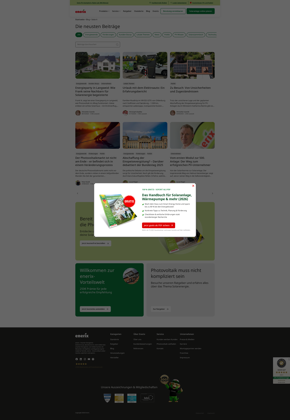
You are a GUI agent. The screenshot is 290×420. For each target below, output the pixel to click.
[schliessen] (193, 186)
